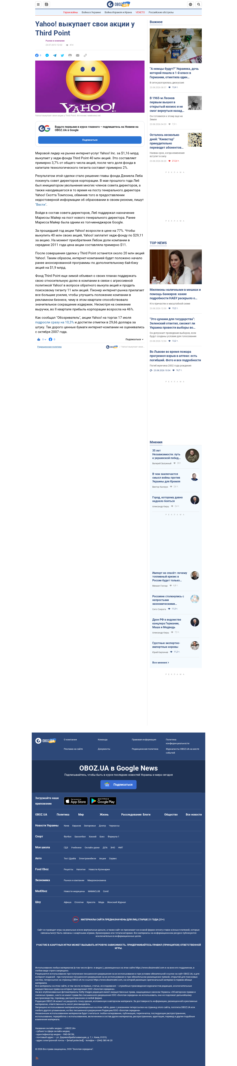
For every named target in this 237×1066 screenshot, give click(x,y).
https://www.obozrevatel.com (150, 967)
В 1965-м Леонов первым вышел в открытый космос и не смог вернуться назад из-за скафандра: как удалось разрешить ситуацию (166, 104)
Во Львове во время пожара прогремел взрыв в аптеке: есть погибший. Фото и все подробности (175, 356)
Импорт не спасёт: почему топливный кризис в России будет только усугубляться (169, 576)
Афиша (67, 902)
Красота (91, 902)
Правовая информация (144, 739)
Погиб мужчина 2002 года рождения (170, 365)
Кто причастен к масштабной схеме (170, 303)
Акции (102, 858)
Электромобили (87, 858)
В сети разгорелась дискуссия (167, 82)
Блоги (146, 814)
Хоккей (92, 836)
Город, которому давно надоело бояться (167, 499)
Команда (102, 739)
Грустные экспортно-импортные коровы (166, 645)
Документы (104, 749)
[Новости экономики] (112, 347)
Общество (171, 814)
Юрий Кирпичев (160, 652)
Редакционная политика (49, 347)
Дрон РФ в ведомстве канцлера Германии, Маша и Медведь (166, 623)
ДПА (105, 847)
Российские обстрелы (161, 12)
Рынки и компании (55, 41)
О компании (70, 739)
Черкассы (114, 825)
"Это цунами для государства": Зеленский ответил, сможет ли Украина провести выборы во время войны (172, 323)
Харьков (76, 825)
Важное (156, 22)
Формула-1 (113, 836)
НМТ (120, 847)
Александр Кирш (160, 506)
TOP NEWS (158, 243)
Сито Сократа (159, 609)
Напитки (81, 869)
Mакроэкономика (96, 880)
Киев (66, 825)
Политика (63, 814)
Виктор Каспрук (160, 487)
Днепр (102, 825)
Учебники (76, 847)
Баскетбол (80, 836)
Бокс (102, 836)
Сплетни (79, 902)
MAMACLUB (94, 891)
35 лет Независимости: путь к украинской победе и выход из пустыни (166, 454)
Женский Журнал (116, 902)
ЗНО (113, 847)
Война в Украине (91, 12)
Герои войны (70, 12)
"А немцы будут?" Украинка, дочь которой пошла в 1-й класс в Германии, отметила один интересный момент (174, 73)
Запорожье (90, 825)
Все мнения (159, 662)
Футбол (67, 836)
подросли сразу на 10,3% (54, 322)
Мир (81, 814)
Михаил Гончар (160, 586)
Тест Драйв (70, 858)
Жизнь (104, 814)
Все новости (194, 814)
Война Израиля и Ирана (118, 12)
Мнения (156, 442)
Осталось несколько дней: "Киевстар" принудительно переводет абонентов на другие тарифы (165, 141)
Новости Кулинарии (99, 869)
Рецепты (68, 869)
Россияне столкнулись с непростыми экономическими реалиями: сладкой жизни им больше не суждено (169, 600)
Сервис (113, 858)
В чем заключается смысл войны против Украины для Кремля (166, 477)
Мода (101, 902)
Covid (105, 891)
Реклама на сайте (73, 749)
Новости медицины (74, 891)
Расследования (131, 814)
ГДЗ (66, 847)
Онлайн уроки (92, 847)
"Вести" (40, 205)
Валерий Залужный (161, 463)
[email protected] (75, 1040)
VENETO (140, 12)
